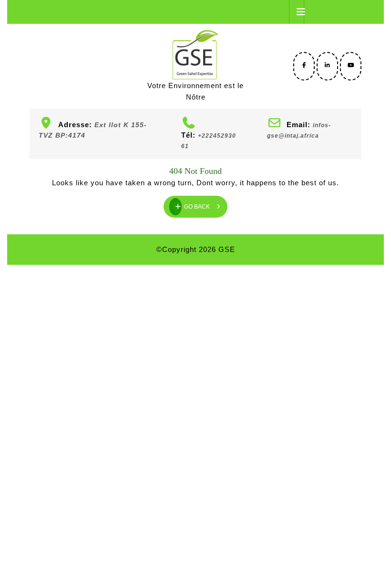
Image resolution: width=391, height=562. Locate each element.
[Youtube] (350, 65)
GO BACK (205, 203)
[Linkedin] (327, 65)
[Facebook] (304, 65)
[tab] (296, 12)
